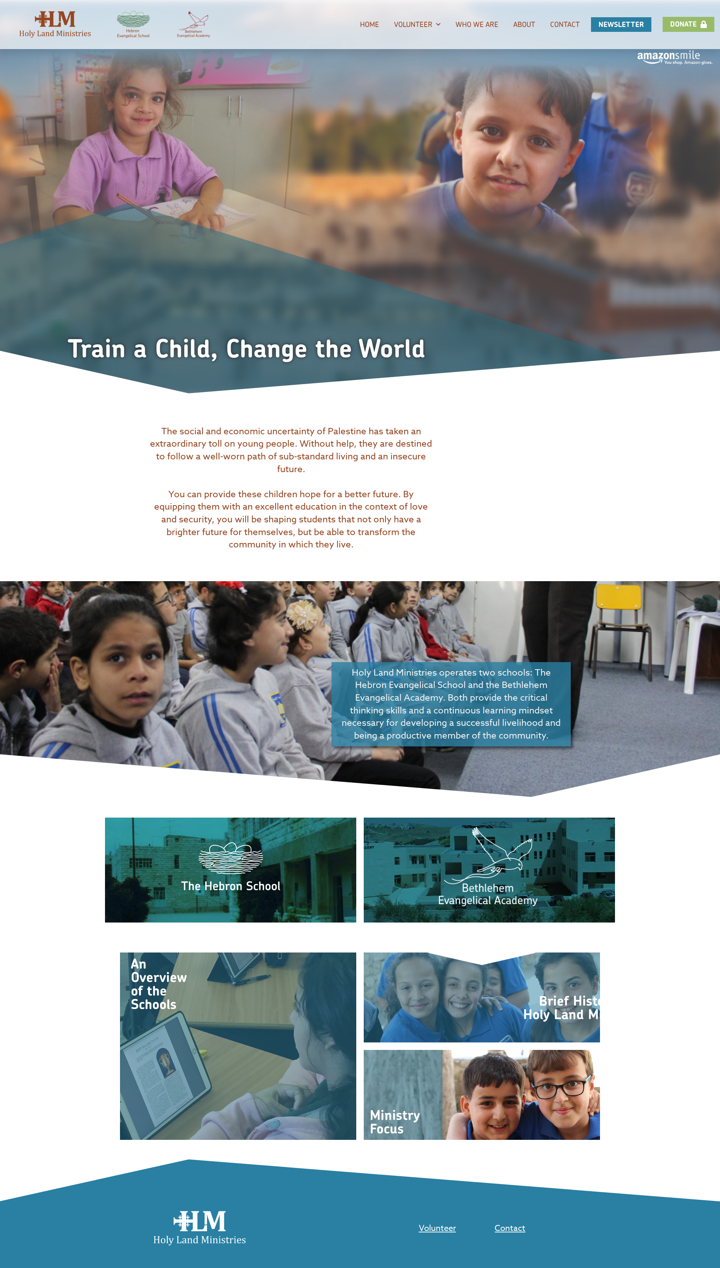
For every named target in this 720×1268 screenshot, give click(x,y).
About (524, 24)
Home (369, 24)
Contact (565, 24)
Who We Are (477, 24)
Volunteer (413, 24)
